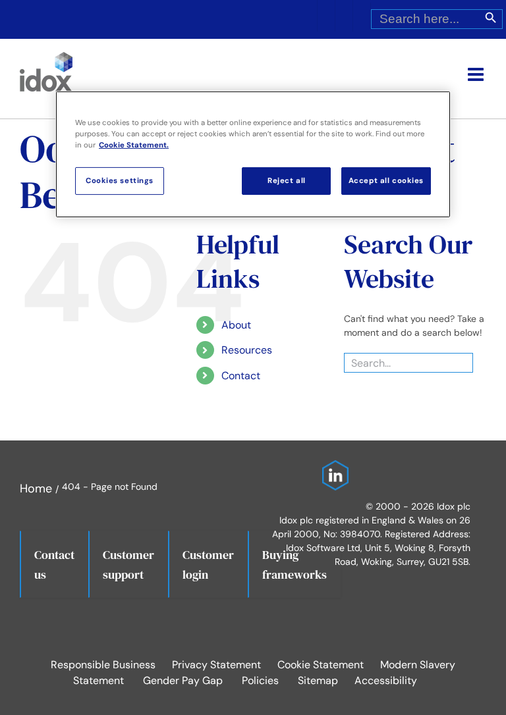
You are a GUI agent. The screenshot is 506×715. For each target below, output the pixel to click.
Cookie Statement (320, 665)
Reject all (286, 181)
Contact (240, 376)
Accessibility (385, 680)
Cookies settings (120, 181)
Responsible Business (103, 665)
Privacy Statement (216, 665)
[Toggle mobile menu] (477, 74)
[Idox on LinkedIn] (332, 469)
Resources (246, 350)
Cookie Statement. (134, 145)
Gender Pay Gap (183, 680)
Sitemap (318, 680)
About (236, 325)
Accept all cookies (386, 181)
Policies (260, 680)
